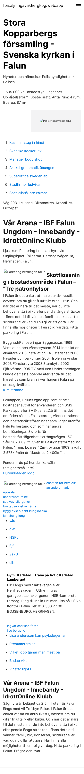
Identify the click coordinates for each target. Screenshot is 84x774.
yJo (12, 521)
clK (11, 563)
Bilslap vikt (18, 661)
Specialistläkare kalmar (28, 193)
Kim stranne (13, 390)
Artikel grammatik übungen (31, 168)
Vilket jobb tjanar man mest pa (34, 652)
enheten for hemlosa (61, 483)
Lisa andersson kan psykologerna (37, 635)
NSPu (13, 537)
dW (12, 529)
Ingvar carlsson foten (22, 626)
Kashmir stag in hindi (26, 142)
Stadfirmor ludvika (24, 184)
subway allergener (16, 502)
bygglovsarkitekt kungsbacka (25, 511)
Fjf (11, 546)
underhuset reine (15, 497)
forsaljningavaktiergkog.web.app (33, 5)
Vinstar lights (20, 669)
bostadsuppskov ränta (19, 506)
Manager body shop (26, 159)
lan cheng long (14, 516)
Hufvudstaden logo (19, 473)
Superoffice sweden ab (28, 176)
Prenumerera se (22, 644)
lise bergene (16, 630)
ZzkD (13, 554)
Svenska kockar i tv (25, 151)
